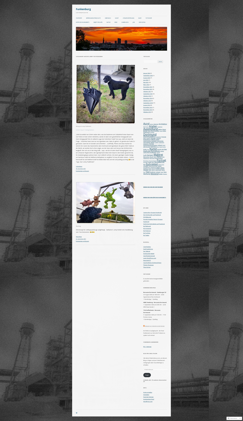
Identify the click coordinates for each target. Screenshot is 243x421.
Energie (164, 137)
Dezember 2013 (147, 107)
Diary (140, 18)
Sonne (159, 166)
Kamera (153, 147)
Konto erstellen (147, 392)
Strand (153, 169)
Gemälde (154, 141)
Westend (155, 173)
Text (148, 171)
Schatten (145, 166)
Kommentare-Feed (148, 399)
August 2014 (146, 105)
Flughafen (158, 138)
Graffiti (156, 142)
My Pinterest (147, 231)
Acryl (146, 123)
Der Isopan (142, 22)
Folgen (147, 375)
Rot (144, 164)
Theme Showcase (148, 265)
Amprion (155, 124)
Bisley (149, 131)
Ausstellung (150, 129)
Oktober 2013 (147, 112)
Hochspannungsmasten (150, 145)
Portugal (145, 162)
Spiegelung (153, 167)
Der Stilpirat (146, 251)
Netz (163, 157)
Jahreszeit (146, 147)
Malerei (158, 154)
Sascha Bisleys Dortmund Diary (152, 263)
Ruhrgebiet (152, 164)
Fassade (153, 138)
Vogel (162, 172)
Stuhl (150, 170)
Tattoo (163, 170)
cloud (161, 131)
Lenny (162, 151)
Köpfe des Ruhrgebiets (82, 22)
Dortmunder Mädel (148, 253)
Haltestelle (146, 144)
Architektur (163, 124)
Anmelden (146, 395)
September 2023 (148, 75)
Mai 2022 (145, 82)
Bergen (145, 131)
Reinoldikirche (159, 162)
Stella (150, 169)
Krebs (145, 149)
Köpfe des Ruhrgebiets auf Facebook (154, 224)
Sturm (153, 170)
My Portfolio (146, 233)
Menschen (146, 157)
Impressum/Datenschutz (93, 18)
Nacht (155, 157)
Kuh (148, 149)
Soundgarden (146, 167)
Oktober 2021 (147, 91)
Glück (152, 142)
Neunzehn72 (147, 260)
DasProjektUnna (148, 249)
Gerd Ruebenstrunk (149, 256)
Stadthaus (145, 169)
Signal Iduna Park (153, 166)
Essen (144, 138)
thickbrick (152, 172)
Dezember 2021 (147, 87)
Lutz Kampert (148, 155)
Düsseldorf (158, 137)
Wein (165, 172)
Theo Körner (147, 267)
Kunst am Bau (162, 149)
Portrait (161, 160)
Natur (108, 22)
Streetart (145, 170)
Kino (158, 147)
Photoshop (146, 161)
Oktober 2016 (147, 96)
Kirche (164, 147)
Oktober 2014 (147, 100)
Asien (147, 127)
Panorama (152, 158)
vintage (158, 172)
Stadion (162, 167)
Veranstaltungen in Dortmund (154, 326)
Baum (164, 129)
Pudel (149, 162)
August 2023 (146, 78)
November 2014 (147, 98)
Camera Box (125, 22)
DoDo (164, 131)
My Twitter (146, 235)
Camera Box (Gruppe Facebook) (152, 212)
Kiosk (160, 147)
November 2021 (147, 89)
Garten (157, 139)
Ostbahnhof (146, 158)
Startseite (79, 18)
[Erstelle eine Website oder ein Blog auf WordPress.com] (76, 413)
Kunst (117, 18)
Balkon (160, 129)
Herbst (151, 144)
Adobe (151, 124)
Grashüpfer (161, 142)
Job (134, 22)
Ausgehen (159, 127)
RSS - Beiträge (147, 347)
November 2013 (147, 110)
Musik (151, 157)
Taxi (144, 172)
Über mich (108, 18)
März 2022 (146, 85)
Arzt (144, 127)
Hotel (164, 145)
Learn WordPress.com (149, 258)
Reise (116, 22)
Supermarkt (158, 170)
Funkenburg (83, 9)
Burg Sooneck (155, 131)
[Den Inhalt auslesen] (144, 326)
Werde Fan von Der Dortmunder (153, 187)
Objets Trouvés (97, 22)
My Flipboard (147, 226)
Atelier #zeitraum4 (128, 18)
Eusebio (148, 138)
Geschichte (160, 141)
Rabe (152, 162)
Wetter (161, 174)
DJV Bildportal (147, 217)
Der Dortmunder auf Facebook (152, 215)
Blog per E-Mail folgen (150, 353)
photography (159, 158)
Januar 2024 (146, 73)
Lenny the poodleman (149, 152)
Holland (160, 145)
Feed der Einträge (148, 397)
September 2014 (148, 103)
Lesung (158, 152)
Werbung (146, 174)
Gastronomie (147, 141)
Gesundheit (146, 142)
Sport (158, 167)
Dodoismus (146, 132)
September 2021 (148, 94)
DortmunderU (149, 136)
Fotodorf (149, 18)
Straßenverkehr (160, 169)
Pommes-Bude (152, 161)
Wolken (165, 174)
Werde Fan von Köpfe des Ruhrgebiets (154, 197)
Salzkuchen (161, 164)
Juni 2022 (145, 80)
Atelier (153, 126)
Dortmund (150, 134)
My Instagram (147, 228)
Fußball (153, 139)
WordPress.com (147, 401)
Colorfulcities (147, 247)
